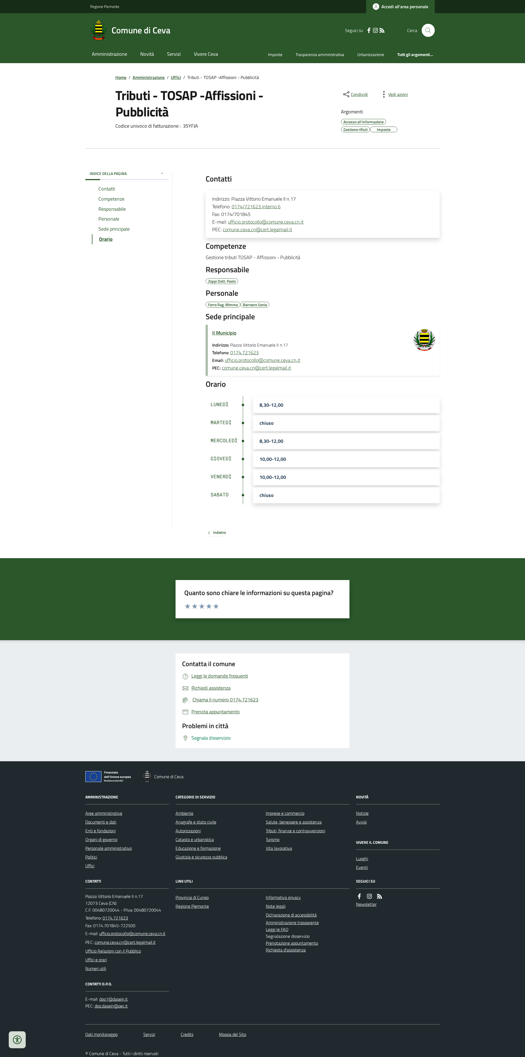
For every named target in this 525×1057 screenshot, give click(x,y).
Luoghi (362, 858)
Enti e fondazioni (100, 830)
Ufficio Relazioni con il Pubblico (113, 951)
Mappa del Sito (232, 1034)
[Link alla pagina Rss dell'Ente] (379, 896)
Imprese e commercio (285, 813)
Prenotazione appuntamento (292, 943)
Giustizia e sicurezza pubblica (201, 857)
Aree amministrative (103, 813)
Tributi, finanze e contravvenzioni (295, 830)
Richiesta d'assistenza (286, 950)
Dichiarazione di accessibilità (291, 915)
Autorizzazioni (188, 830)
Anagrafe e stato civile (196, 822)
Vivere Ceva (206, 54)
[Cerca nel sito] (426, 30)
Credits (187, 1034)
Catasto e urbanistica (195, 839)
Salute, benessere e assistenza (294, 822)
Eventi (362, 867)
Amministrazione (109, 54)
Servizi (174, 54)
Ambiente (184, 813)
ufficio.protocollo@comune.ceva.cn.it (266, 222)
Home (120, 77)
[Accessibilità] (17, 1039)
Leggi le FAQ (277, 929)
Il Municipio (224, 332)
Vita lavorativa (279, 848)
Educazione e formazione (198, 848)
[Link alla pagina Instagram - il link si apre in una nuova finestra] (375, 30)
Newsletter (366, 904)
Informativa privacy (283, 897)
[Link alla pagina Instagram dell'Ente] (369, 896)
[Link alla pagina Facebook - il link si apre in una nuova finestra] (369, 30)
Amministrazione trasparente (292, 922)
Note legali (275, 906)
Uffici (176, 77)
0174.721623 (244, 352)
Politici (91, 857)
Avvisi (361, 822)
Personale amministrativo (108, 848)
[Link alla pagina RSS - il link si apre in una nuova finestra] (382, 30)
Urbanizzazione (370, 54)
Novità (147, 54)
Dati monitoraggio (101, 1034)
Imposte (275, 54)
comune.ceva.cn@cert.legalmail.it (257, 229)
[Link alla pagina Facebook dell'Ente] (359, 896)
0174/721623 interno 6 (256, 206)
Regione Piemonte (104, 6)
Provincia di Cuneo (192, 897)
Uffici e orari (96, 959)
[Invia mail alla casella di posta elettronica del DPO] (113, 999)
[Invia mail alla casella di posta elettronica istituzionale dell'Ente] (132, 933)
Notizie (362, 813)
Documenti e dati (100, 822)
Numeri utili (95, 968)
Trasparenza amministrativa (320, 54)
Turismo (272, 839)
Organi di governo (101, 839)
